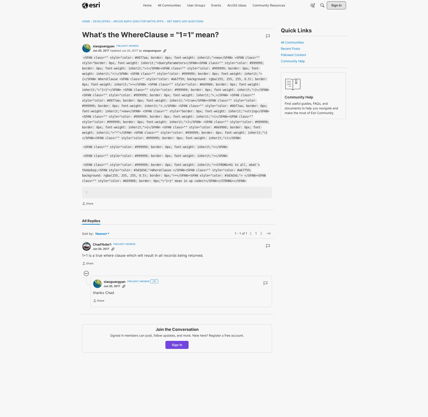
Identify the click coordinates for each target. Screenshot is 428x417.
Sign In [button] (177, 345)
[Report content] (268, 36)
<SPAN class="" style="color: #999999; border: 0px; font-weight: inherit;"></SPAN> (155, 147)
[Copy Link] (164, 51)
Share (87, 204)
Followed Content (293, 55)
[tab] (91, 221)
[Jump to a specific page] (268, 233)
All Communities (292, 42)
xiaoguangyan (104, 46)
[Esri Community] (91, 5)
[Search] (322, 5)
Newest (101, 234)
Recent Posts (290, 48)
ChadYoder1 (102, 244)
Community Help (293, 61)
